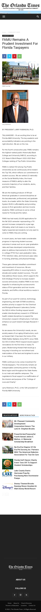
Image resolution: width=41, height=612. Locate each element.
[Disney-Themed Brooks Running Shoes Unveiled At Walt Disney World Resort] (7, 486)
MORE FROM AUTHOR (27, 415)
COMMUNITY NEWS (14, 32)
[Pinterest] (14, 56)
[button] (3, 17)
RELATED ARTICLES (10, 415)
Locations (24, 605)
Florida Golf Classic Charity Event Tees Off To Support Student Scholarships (25, 462)
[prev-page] (3, 494)
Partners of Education (12, 605)
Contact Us (32, 605)
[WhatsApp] (19, 56)
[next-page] (7, 494)
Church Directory (26, 603)
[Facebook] (4, 56)
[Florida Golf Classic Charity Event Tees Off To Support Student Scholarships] (7, 464)
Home (4, 32)
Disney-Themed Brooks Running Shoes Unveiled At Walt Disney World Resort (25, 486)
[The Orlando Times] (20, 7)
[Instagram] (20, 595)
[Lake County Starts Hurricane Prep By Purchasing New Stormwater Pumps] (7, 473)
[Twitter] (9, 56)
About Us (16, 603)
